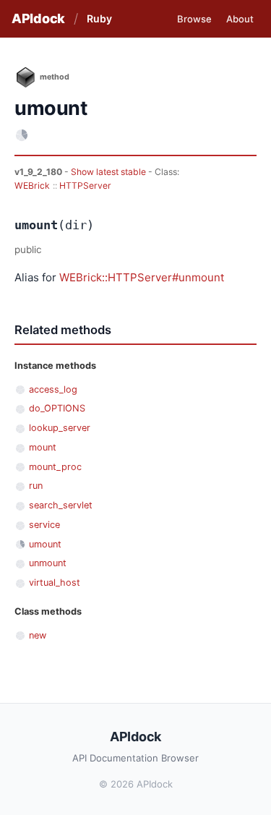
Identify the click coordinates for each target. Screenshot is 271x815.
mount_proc (55, 466)
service (44, 524)
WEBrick (32, 185)
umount (45, 544)
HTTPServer (85, 185)
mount (42, 447)
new (37, 635)
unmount (47, 563)
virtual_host (54, 582)
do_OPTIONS (57, 408)
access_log (53, 389)
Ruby (99, 18)
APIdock (38, 18)
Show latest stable (109, 171)
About (240, 19)
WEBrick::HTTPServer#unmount (141, 277)
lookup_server (59, 427)
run (36, 485)
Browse (194, 19)
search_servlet (61, 505)
